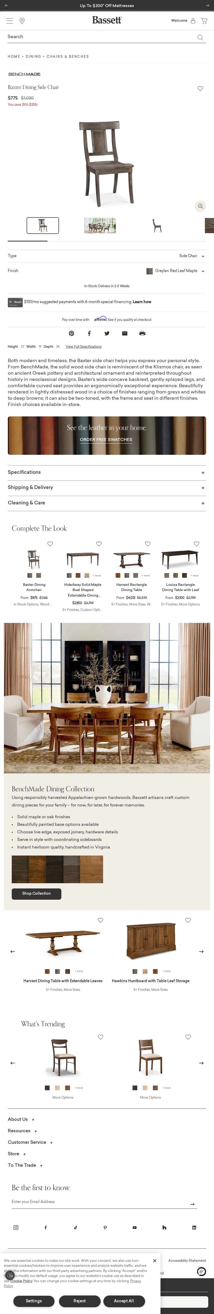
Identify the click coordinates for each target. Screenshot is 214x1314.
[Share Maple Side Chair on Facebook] (89, 333)
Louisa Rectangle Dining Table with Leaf (180, 587)
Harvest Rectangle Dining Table (131, 587)
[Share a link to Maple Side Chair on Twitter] (107, 333)
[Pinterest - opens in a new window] (105, 1227)
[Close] (154, 1260)
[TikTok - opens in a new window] (75, 1227)
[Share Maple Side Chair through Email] (124, 333)
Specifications (24, 472)
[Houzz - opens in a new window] (164, 1227)
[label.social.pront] (142, 333)
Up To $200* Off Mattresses (107, 6)
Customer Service (27, 1142)
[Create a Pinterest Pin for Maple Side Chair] (71, 333)
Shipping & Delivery (30, 488)
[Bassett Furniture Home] (107, 20)
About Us (18, 1119)
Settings (34, 1301)
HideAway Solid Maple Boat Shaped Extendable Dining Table (83, 590)
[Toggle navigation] (9, 21)
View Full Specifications (84, 347)
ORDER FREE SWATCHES (106, 440)
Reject (80, 1301)
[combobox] (107, 37)
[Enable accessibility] (10, 1275)
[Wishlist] (200, 89)
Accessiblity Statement (187, 1261)
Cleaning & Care (26, 503)
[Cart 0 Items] (204, 21)
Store (13, 1154)
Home (14, 56)
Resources (19, 1131)
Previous (13, 951)
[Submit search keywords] (200, 37)
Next (207, 229)
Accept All (124, 1301)
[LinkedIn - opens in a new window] (194, 1227)
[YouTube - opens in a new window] (134, 1227)
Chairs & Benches (68, 56)
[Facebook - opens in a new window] (45, 1227)
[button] (6, 4)
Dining (33, 56)
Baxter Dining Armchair (34, 587)
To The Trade (22, 1165)
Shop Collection (36, 894)
